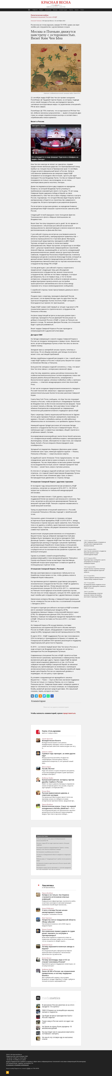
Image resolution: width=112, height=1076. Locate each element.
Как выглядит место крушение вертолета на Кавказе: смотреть (58, 1033)
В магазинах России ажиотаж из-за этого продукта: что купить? (58, 1006)
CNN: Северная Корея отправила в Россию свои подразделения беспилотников (95, 544)
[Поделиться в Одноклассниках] (40, 696)
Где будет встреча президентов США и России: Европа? (57, 1016)
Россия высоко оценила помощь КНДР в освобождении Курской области (94, 570)
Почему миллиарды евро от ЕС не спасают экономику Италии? (56, 961)
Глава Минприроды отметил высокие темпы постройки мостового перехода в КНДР (93, 595)
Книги (76, 10)
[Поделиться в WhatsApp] (48, 696)
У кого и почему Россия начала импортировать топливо (54, 911)
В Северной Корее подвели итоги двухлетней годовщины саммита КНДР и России (95, 586)
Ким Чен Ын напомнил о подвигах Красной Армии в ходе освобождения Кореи (95, 552)
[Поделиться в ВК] (32, 696)
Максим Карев (46, 767)
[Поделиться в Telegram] (36, 696)
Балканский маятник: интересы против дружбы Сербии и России (58, 781)
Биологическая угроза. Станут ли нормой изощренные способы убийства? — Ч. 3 (59, 807)
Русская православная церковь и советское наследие (55, 794)
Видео (41, 10)
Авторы (55, 10)
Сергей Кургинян (47, 739)
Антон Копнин (46, 958)
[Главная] (56, 4)
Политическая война (39, 15)
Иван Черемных (47, 918)
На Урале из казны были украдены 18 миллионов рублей (57, 1027)
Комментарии (63, 10)
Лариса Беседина (47, 804)
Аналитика (48, 10)
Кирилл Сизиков (47, 929)
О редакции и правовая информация (17, 1065)
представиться (69, 713)
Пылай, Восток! (48, 769)
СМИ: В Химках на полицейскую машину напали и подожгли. (58, 1011)
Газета (71, 10)
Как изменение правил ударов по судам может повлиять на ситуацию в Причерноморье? (58, 933)
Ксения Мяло (46, 791)
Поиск (82, 10)
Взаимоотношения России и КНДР (44, 17)
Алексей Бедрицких (48, 908)
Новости (35, 10)
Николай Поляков (36, 21)
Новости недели (47, 752)
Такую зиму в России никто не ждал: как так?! (58, 1022)
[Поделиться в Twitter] (44, 696)
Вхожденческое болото (51, 740)
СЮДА (28, 1068)
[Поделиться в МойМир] (52, 696)
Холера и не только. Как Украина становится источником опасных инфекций (55, 897)
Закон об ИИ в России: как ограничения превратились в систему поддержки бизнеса (58, 973)
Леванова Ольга (47, 945)
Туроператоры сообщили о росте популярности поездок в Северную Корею (94, 561)
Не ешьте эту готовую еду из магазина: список (57, 1038)
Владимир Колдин (47, 778)
